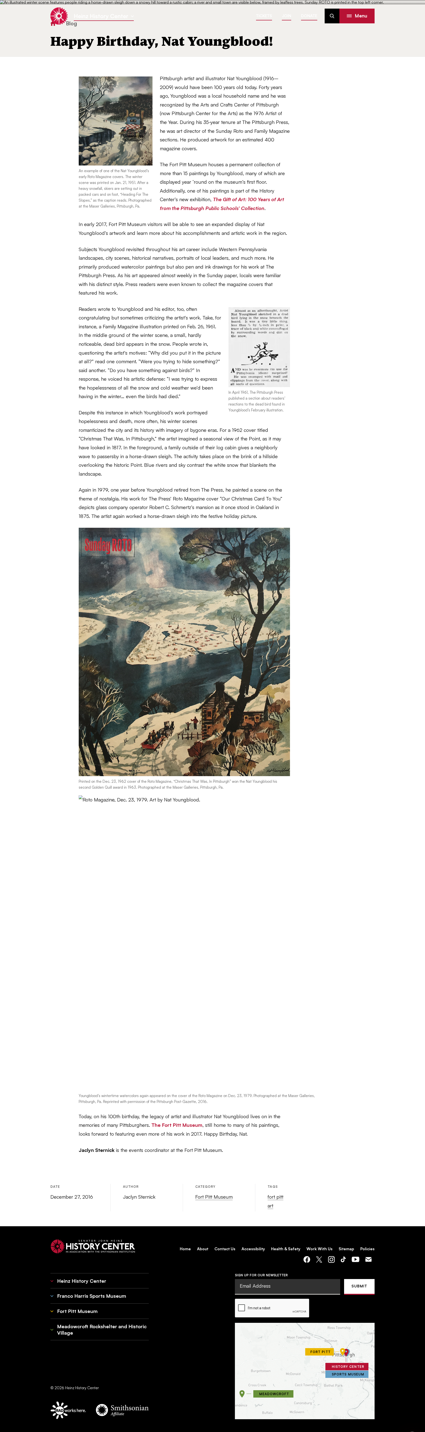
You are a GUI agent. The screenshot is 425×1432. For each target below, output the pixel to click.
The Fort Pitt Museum (177, 1125)
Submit (359, 1286)
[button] (357, 16)
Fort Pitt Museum (214, 1197)
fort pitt (275, 1197)
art (270, 1206)
